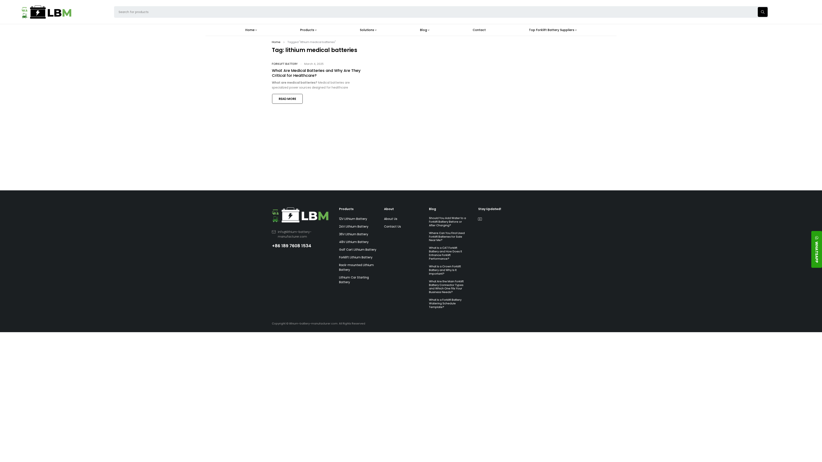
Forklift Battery (285, 64)
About (389, 209)
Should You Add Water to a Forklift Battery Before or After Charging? (447, 221)
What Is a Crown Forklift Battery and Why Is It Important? (445, 270)
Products (346, 209)
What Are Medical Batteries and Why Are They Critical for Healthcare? (316, 73)
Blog (432, 209)
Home (276, 42)
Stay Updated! (489, 209)
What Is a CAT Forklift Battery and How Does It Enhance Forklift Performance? (445, 253)
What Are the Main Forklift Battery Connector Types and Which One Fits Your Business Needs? (446, 286)
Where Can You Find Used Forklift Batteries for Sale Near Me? (447, 236)
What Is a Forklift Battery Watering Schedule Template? (445, 303)
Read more (287, 99)
